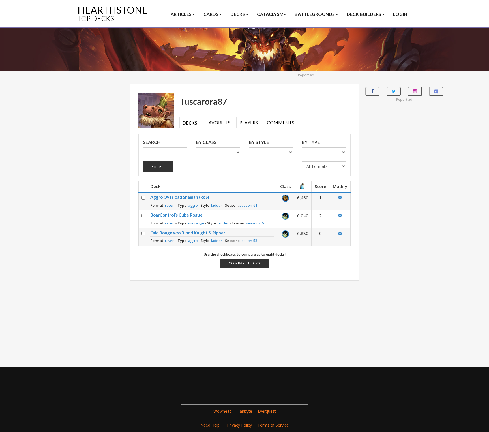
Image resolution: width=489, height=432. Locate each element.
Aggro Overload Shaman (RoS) (179, 197)
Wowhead (222, 411)
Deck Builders (364, 14)
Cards (211, 14)
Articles (181, 14)
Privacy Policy (239, 425)
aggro (193, 205)
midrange (196, 223)
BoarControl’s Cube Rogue (176, 214)
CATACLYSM (270, 14)
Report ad (306, 75)
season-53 (248, 240)
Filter (158, 166)
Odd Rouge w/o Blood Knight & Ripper (187, 232)
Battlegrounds (315, 14)
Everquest (267, 411)
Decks (238, 14)
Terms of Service (273, 425)
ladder (216, 205)
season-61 (248, 205)
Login (400, 14)
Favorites (218, 122)
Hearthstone (113, 13)
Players (248, 122)
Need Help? (210, 425)
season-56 (255, 223)
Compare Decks (244, 263)
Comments (280, 122)
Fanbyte (244, 411)
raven (170, 205)
